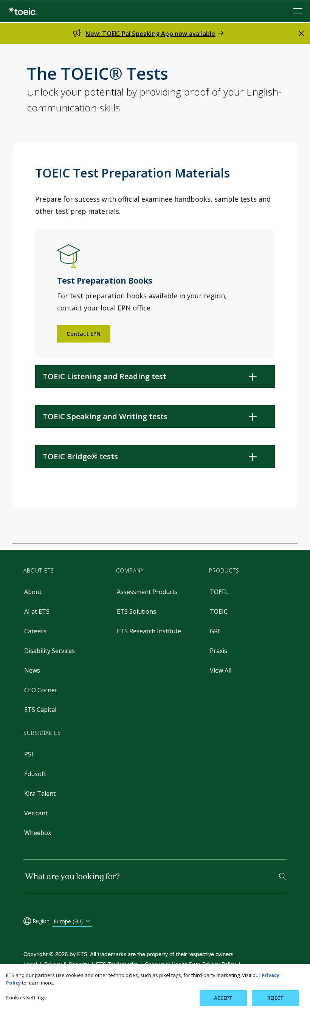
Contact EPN (84, 333)
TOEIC (219, 611)
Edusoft (35, 774)
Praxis (218, 651)
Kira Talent (40, 793)
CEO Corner (40, 690)
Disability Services (49, 651)
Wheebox (37, 833)
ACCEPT (223, 997)
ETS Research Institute (149, 631)
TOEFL (219, 592)
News (32, 670)
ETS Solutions (136, 611)
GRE (215, 631)
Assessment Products (147, 592)
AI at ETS (37, 611)
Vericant (36, 813)
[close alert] (301, 33)
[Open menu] (298, 11)
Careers (35, 631)
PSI (28, 754)
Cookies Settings (26, 997)
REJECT (275, 997)
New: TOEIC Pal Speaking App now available (150, 33)
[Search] (282, 876)
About (33, 592)
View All (220, 670)
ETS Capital (40, 709)
